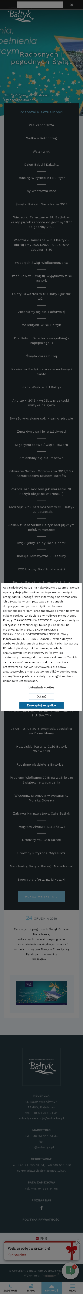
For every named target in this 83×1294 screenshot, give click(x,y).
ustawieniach (28, 680)
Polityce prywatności (60, 615)
